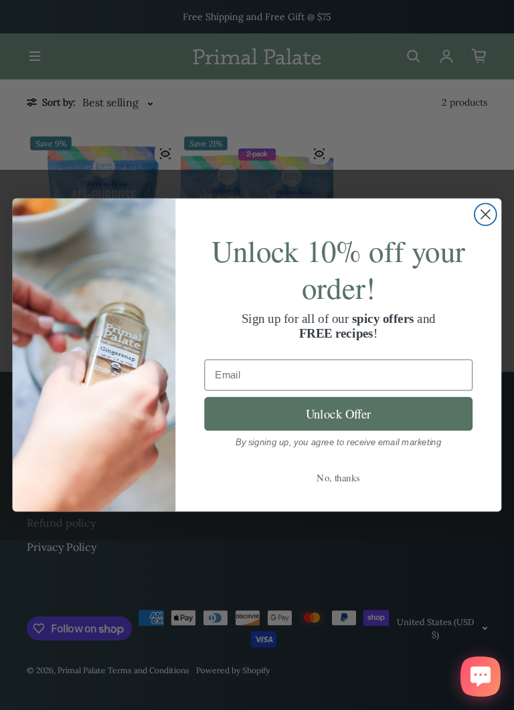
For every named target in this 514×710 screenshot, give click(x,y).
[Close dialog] (486, 214)
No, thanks (338, 477)
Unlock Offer (338, 413)
